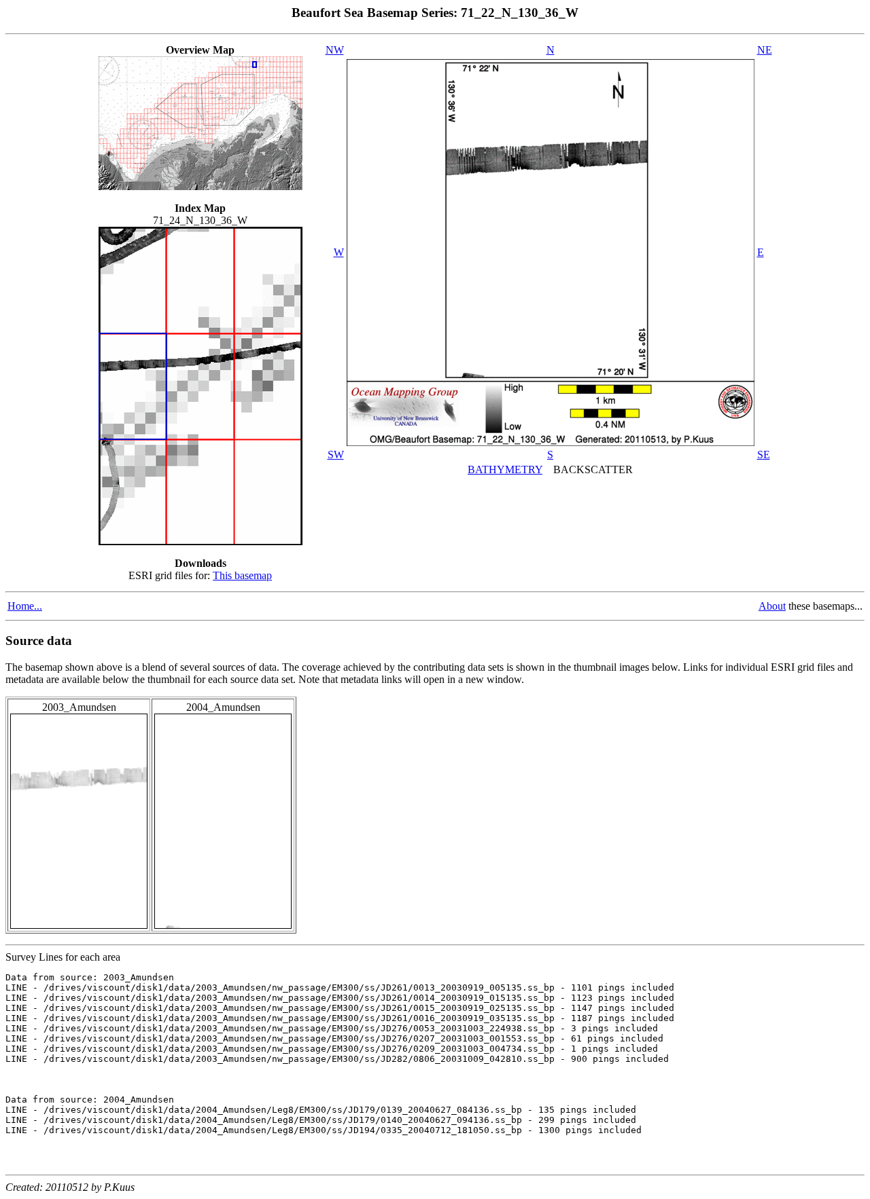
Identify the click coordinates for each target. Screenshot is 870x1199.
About (772, 606)
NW (335, 50)
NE (764, 50)
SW (336, 454)
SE (763, 454)
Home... (24, 606)
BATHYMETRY (505, 469)
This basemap (242, 575)
